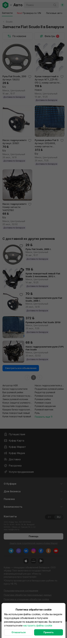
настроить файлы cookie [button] (37, 625)
